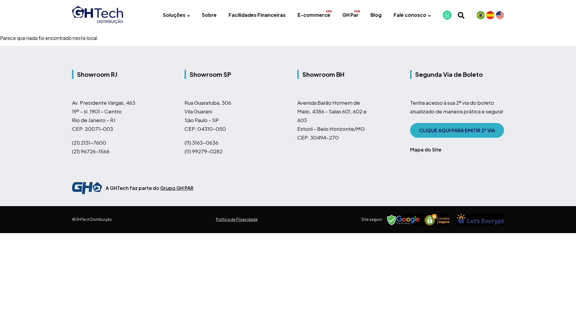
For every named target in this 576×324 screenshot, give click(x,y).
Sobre (209, 15)
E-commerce (314, 15)
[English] (500, 15)
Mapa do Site (425, 149)
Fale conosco (410, 15)
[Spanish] (490, 15)
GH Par (350, 15)
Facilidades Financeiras (257, 15)
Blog (376, 15)
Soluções (174, 15)
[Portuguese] (480, 15)
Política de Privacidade (237, 219)
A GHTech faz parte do (150, 188)
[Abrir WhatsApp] (561, 309)
